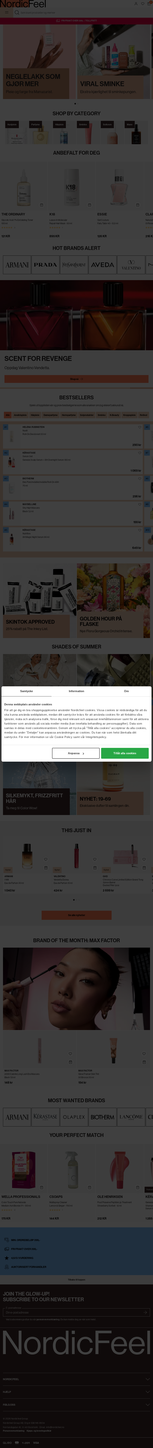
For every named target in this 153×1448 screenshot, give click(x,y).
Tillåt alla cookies (124, 753)
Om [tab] (126, 691)
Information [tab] (76, 691)
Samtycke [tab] (26, 691)
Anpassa (73, 753)
